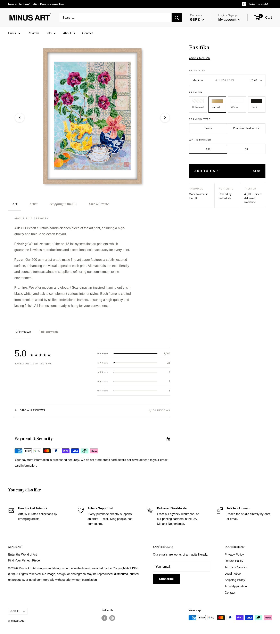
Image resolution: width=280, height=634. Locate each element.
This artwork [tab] (48, 332)
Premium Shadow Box (246, 128)
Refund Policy (234, 561)
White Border (200, 140)
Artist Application (236, 586)
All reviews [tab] (23, 332)
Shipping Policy (235, 580)
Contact (87, 33)
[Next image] (165, 117)
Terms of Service (236, 567)
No (246, 149)
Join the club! (258, 4)
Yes (208, 149)
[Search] (177, 17)
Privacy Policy (234, 554)
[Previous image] (19, 117)
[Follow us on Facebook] (104, 618)
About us (69, 33)
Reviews (33, 33)
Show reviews (30, 410)
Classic (208, 128)
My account (227, 19)
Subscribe (166, 579)
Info (49, 33)
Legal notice (233, 573)
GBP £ (14, 611)
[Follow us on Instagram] (112, 618)
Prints (12, 33)
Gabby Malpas (199, 57)
